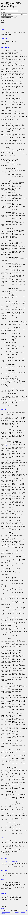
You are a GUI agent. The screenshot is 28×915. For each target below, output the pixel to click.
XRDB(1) (3, 908)
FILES (3, 838)
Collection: (4, 15)
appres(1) (15, 862)
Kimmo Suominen (6, 912)
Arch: (23, 12)
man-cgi (17, 912)
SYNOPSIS (4, 38)
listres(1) (4, 863)
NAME (2, 29)
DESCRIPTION (5, 47)
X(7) (7, 862)
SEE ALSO (4, 859)
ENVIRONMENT (5, 870)
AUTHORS (3, 893)
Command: (3, 9)
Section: (3, 12)
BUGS (2, 880)
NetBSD (25, 910)
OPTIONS (3, 410)
